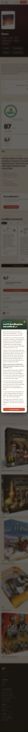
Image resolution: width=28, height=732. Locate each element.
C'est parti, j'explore (14, 409)
